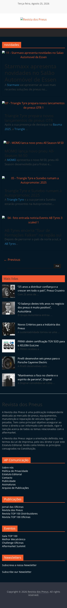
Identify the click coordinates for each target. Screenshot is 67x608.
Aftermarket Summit (13, 546)
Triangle (20, 129)
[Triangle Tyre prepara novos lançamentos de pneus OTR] (33, 103)
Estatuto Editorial (12, 474)
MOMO (11, 160)
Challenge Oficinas (13, 542)
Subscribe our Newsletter (16, 572)
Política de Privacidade (15, 471)
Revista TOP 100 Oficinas (16, 517)
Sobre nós (8, 467)
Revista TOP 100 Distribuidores (20, 513)
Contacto (7, 477)
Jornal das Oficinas (13, 506)
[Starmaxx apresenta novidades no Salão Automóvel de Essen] (33, 53)
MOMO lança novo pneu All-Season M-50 (29, 153)
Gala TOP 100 (9, 536)
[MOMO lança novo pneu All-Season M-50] (34, 143)
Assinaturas (9, 484)
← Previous (12, 260)
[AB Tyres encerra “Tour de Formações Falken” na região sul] (33, 218)
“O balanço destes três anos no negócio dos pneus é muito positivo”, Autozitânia (41, 307)
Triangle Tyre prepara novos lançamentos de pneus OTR (29, 118)
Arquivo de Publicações (15, 488)
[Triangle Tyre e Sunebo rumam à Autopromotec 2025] (33, 178)
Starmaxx (13, 85)
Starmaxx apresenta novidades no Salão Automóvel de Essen (30, 72)
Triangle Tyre (15, 199)
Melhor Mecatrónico (13, 539)
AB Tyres (10, 244)
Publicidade (9, 481)
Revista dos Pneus (12, 510)
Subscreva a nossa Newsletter (19, 565)
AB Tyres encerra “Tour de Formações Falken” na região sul (33, 232)
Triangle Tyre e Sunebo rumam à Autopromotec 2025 (33, 193)
